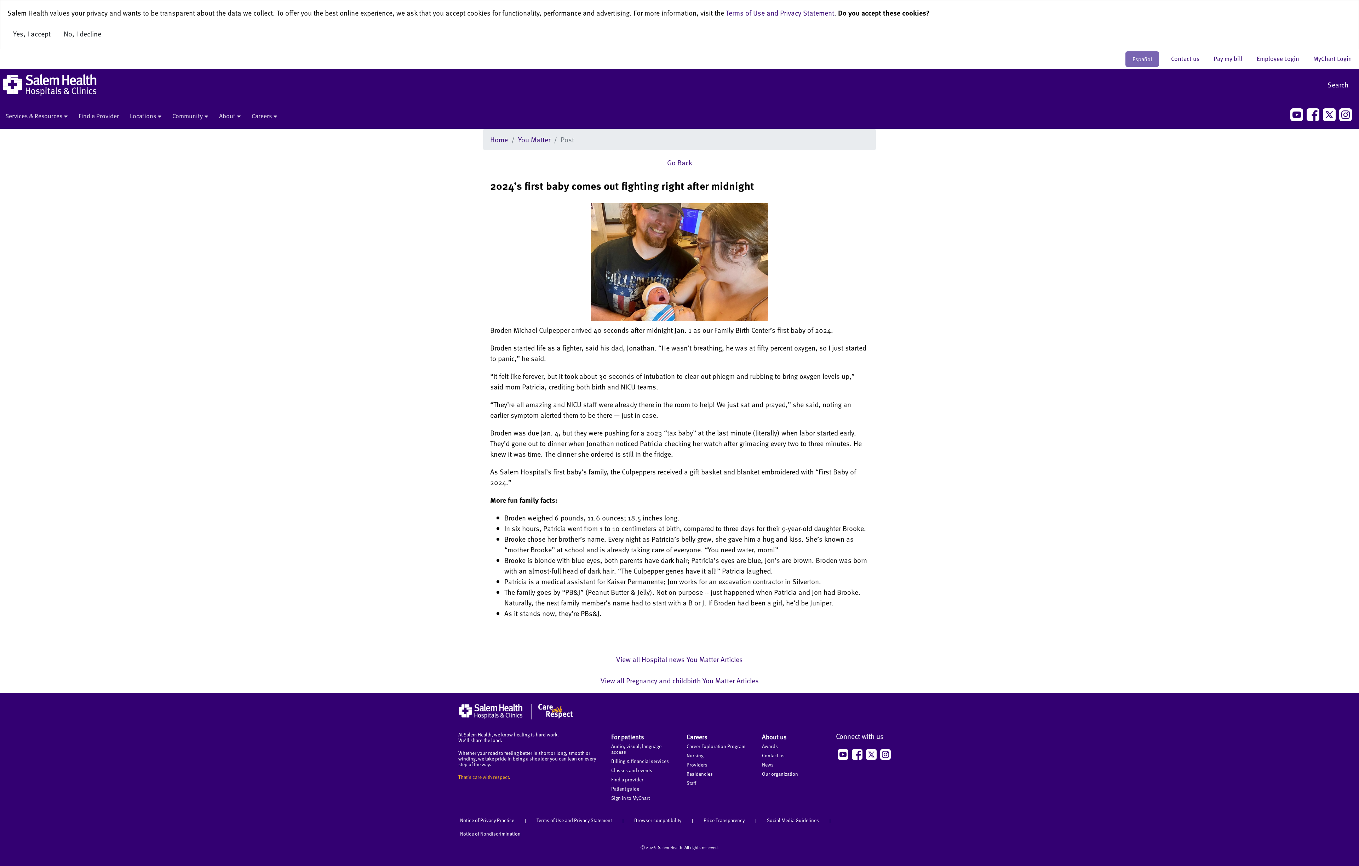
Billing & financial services (640, 761)
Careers (262, 115)
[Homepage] (515, 717)
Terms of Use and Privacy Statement (780, 12)
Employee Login (1281, 58)
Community (187, 115)
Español (1142, 59)
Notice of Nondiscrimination (490, 833)
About (227, 115)
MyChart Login (1332, 58)
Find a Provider (99, 115)
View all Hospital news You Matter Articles (679, 659)
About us (774, 736)
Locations (143, 115)
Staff (691, 783)
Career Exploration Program (716, 746)
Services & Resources (33, 115)
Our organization (780, 773)
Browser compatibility (657, 820)
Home (499, 139)
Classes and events (631, 770)
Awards (770, 746)
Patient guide (625, 788)
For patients (627, 736)
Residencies (700, 773)
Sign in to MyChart (630, 798)
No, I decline (82, 33)
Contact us (1188, 58)
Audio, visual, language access (636, 749)
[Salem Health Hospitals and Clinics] (49, 85)
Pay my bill (1232, 58)
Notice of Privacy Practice (487, 820)
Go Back (679, 162)
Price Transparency (724, 820)
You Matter (534, 139)
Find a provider (627, 779)
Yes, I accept (32, 33)
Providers (697, 764)
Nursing (695, 755)
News (768, 764)
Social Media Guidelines (793, 820)
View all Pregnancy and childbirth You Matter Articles (680, 680)
